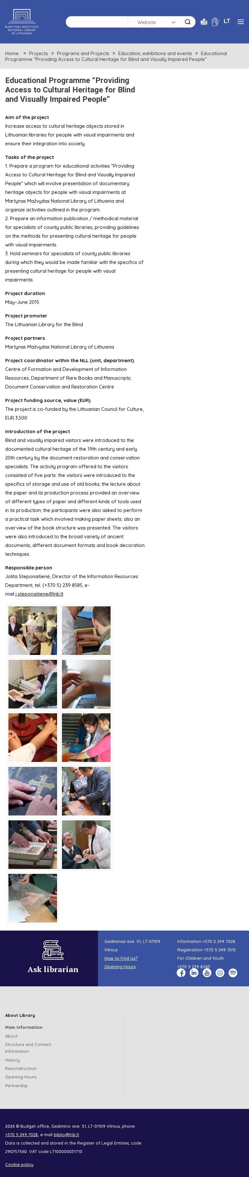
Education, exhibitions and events (155, 53)
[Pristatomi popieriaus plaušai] (33, 898)
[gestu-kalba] (215, 21)
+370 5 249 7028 (219, 941)
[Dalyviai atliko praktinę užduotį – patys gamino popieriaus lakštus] (86, 631)
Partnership (16, 1085)
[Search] (188, 22)
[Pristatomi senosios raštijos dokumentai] (33, 791)
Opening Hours (120, 966)
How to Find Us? (120, 958)
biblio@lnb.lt (66, 1134)
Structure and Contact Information (28, 1048)
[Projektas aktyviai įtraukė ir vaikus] (86, 738)
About (11, 1036)
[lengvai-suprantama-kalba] (204, 21)
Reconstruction (21, 1068)
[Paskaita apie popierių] (86, 845)
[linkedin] (194, 973)
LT (227, 21)
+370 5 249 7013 (220, 949)
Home (12, 53)
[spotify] (233, 973)
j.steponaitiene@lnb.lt (39, 594)
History (12, 1060)
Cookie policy (19, 1164)
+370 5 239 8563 (193, 966)
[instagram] (220, 973)
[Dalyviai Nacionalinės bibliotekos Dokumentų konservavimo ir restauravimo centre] (33, 631)
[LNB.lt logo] (22, 21)
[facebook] (181, 973)
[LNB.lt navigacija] (241, 21)
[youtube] (207, 973)
